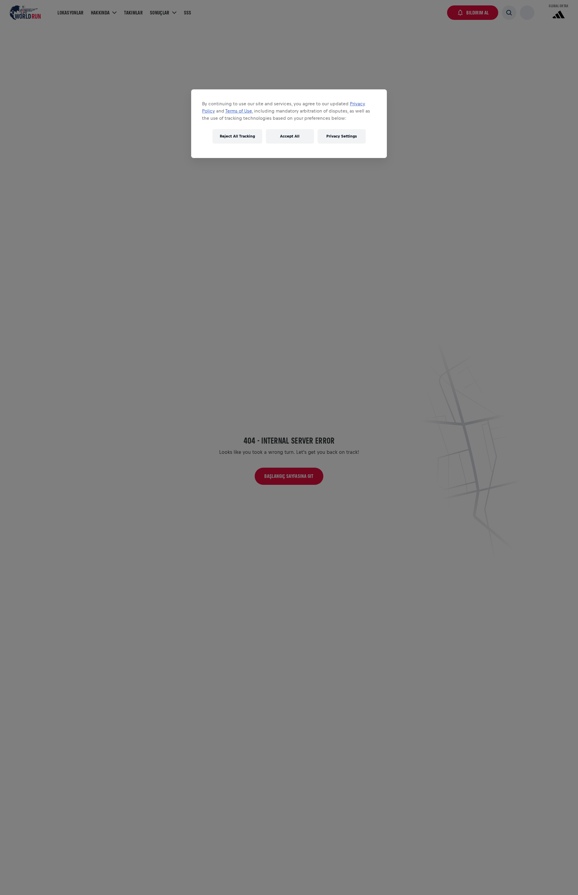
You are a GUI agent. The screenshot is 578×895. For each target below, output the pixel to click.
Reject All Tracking (237, 136)
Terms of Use (238, 110)
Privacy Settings (341, 136)
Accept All (290, 136)
